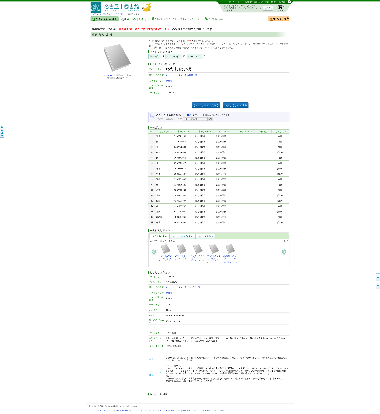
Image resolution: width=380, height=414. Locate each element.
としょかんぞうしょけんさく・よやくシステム (121, 6)
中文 (267, 2)
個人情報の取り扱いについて (128, 410)
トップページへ (378, 285)
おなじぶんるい (205, 236)
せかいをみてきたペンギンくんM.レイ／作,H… (165, 258)
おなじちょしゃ (160, 236)
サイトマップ (206, 410)
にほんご (258, 2)
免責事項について (190, 410)
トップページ (96, 14)
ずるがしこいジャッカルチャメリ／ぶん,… (214, 259)
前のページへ (2, 131)
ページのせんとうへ (378, 277)
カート (281, 8)
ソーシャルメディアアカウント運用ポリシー (161, 410)
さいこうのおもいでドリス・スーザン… (197, 259)
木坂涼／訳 (192, 75)
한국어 (274, 2)
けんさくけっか (120, 14)
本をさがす (107, 14)
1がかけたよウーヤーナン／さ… (181, 258)
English (248, 2)
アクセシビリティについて (102, 410)
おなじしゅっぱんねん (182, 236)
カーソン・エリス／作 (176, 75)
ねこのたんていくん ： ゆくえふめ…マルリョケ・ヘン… (230, 260)
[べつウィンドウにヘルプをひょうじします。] (289, 1)
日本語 (282, 2)
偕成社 (169, 80)
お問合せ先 (219, 410)
